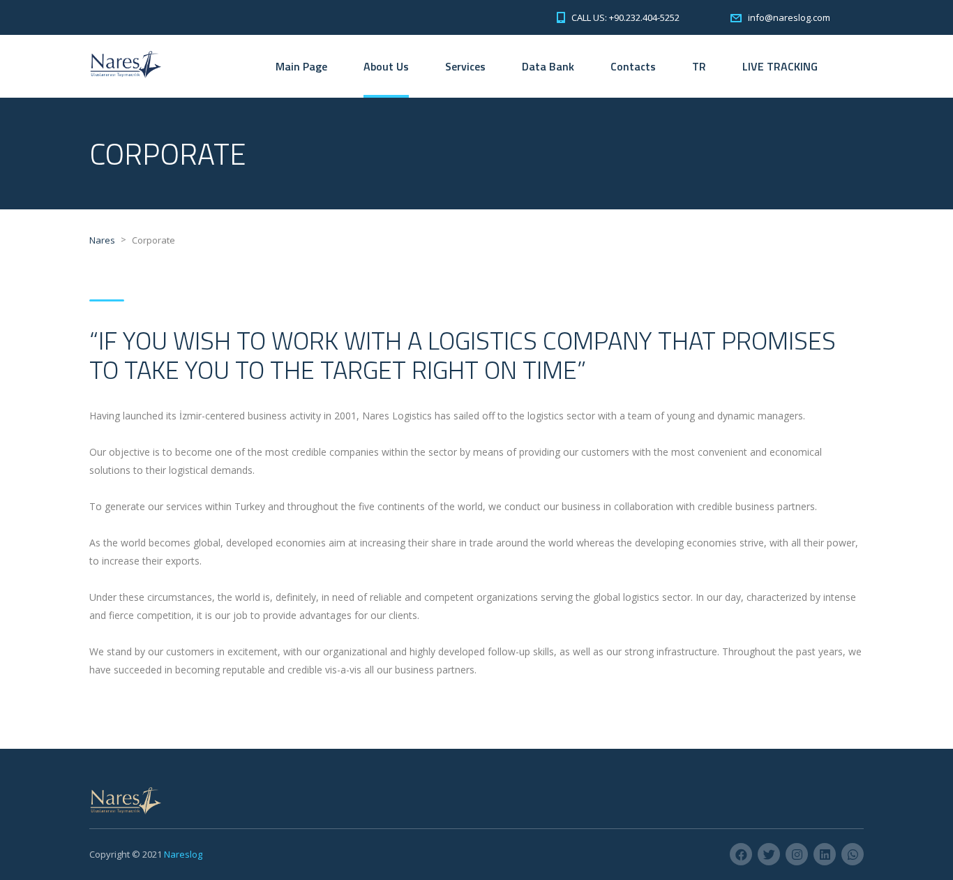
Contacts (633, 66)
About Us (386, 66)
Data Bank (548, 66)
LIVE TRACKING (780, 66)
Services (465, 66)
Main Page (301, 66)
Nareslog (183, 854)
